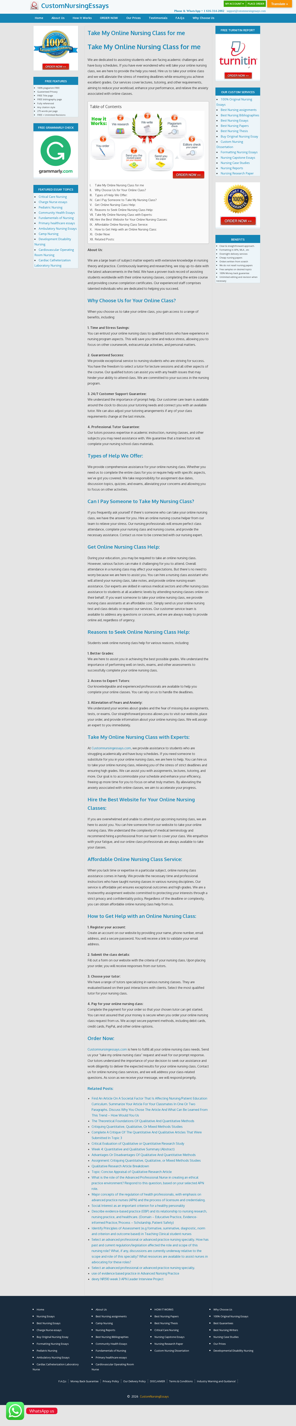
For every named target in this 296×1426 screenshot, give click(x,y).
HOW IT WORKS (163, 1309)
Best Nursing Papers (235, 126)
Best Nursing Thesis (234, 131)
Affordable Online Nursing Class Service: (121, 224)
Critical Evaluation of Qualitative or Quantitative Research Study (138, 1143)
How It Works (82, 18)
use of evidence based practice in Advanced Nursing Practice (135, 1273)
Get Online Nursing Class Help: (115, 204)
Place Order (256, 3)
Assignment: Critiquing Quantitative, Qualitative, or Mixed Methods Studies (146, 1160)
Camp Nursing (48, 234)
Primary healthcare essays (57, 223)
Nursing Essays (46, 1316)
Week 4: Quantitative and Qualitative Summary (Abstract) (133, 1149)
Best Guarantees (223, 1323)
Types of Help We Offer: (111, 195)
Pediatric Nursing (50, 207)
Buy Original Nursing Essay (239, 136)
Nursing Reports (232, 168)
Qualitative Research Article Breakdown (120, 1166)
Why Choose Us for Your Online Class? (120, 190)
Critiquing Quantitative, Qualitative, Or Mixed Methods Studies (137, 1127)
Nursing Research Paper (237, 173)
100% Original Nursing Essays (230, 1316)
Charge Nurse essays (53, 202)
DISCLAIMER (157, 1381)
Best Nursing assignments (239, 110)
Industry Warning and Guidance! (216, 1381)
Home (39, 18)
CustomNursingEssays (75, 5)
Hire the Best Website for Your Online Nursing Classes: (131, 219)
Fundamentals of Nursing (56, 218)
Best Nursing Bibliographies (240, 115)
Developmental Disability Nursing (233, 1350)
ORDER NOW (109, 18)
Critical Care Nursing (53, 197)
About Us (58, 18)
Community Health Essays (57, 213)
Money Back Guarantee (84, 1381)
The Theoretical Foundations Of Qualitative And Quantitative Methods (143, 1121)
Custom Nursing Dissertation (171, 1350)
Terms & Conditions (181, 1381)
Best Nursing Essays (234, 120)
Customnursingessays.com (111, 748)
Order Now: (102, 234)
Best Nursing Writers (225, 1330)
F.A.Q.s (180, 18)
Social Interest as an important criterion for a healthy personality (138, 1206)
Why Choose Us (203, 18)
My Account (234, 3)
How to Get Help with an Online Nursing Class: (126, 229)
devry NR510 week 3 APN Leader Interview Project (128, 1279)
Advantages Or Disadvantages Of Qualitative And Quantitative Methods (144, 1155)
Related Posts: (104, 239)
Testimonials (158, 18)
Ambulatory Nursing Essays (58, 228)
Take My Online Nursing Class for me (144, 47)
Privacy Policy (111, 1381)
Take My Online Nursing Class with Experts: (123, 214)
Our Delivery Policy (134, 1381)
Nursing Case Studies (235, 163)
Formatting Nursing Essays (239, 152)
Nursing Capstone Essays (238, 157)
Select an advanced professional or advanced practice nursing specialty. (143, 1268)
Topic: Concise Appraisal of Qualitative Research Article (132, 1172)
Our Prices (133, 18)
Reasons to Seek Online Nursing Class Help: (124, 210)
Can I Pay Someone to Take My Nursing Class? (126, 200)
